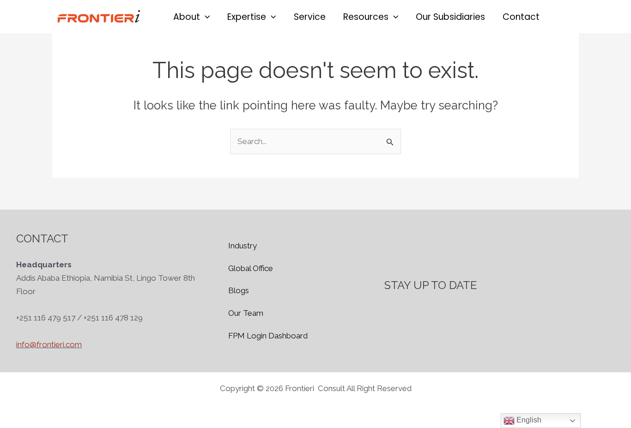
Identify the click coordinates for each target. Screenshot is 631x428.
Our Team (245, 313)
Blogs (238, 290)
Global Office (250, 268)
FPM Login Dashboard (268, 335)
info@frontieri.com (49, 344)
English (528, 420)
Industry (242, 245)
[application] (205, 17)
